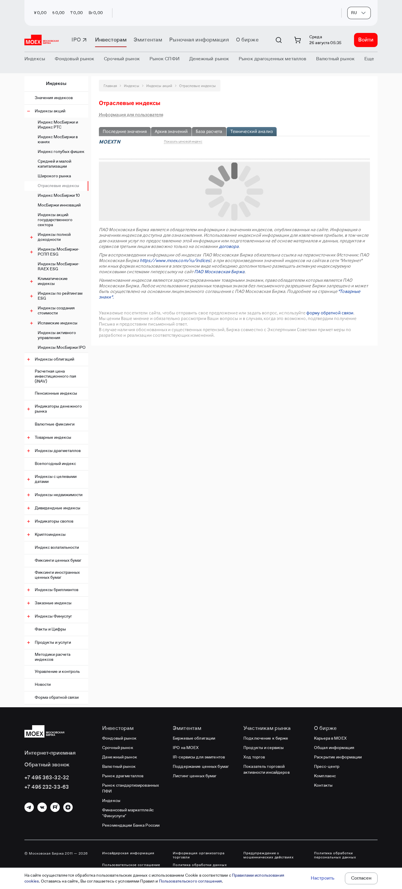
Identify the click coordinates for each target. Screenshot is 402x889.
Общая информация (334, 748)
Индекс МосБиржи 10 (59, 196)
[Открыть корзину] (297, 40)
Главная (110, 86)
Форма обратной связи (57, 697)
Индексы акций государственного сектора (55, 220)
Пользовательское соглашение (131, 865)
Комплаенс (325, 776)
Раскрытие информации (338, 757)
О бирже (247, 40)
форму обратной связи (330, 313)
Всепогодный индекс (55, 464)
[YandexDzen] (68, 807)
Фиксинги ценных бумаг (58, 560)
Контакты (323, 785)
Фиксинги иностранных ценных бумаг (57, 575)
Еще (369, 59)
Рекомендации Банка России (131, 825)
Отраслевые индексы (58, 186)
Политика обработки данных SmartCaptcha (200, 867)
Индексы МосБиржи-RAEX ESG (58, 266)
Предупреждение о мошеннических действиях (268, 855)
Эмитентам (148, 40)
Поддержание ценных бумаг (201, 767)
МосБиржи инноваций (59, 205)
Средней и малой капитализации (54, 164)
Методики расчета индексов (52, 657)
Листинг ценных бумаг (195, 776)
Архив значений (171, 131)
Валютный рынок (119, 767)
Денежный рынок (119, 757)
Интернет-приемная (50, 753)
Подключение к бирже (265, 738)
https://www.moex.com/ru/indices (175, 260)
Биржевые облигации (194, 738)
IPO (76, 40)
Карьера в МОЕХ (330, 738)
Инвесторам (111, 40)
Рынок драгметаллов (122, 776)
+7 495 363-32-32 (46, 777)
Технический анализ (251, 131)
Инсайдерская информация (128, 853)
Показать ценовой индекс (183, 141)
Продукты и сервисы (263, 748)
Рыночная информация (199, 40)
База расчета (209, 131)
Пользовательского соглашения (190, 881)
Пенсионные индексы (56, 393)
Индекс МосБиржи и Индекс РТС (58, 124)
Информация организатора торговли (199, 855)
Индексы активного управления (57, 335)
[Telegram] (29, 807)
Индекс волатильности (57, 548)
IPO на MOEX (186, 748)
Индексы (56, 83)
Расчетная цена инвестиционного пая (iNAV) (55, 376)
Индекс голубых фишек (61, 152)
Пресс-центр (326, 767)
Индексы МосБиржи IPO (62, 348)
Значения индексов (54, 98)
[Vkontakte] (42, 807)
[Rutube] (55, 807)
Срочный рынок (117, 748)
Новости (43, 685)
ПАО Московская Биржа (219, 271)
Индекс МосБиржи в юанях (58, 139)
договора (229, 246)
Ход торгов (254, 757)
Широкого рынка (54, 176)
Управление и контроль (57, 672)
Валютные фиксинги (54, 424)
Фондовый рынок (119, 738)
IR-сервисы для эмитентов (199, 757)
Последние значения (125, 131)
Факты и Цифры (50, 629)
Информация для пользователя (131, 114)
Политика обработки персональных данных (335, 855)
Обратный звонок (46, 765)
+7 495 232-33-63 (46, 787)
